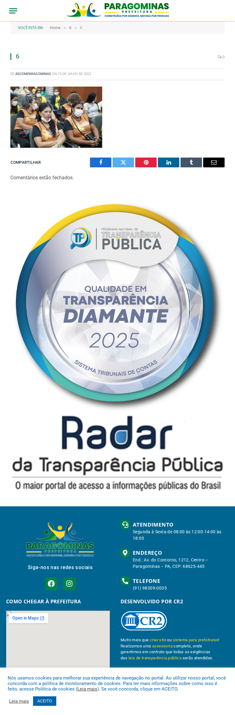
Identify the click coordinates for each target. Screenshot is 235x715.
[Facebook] (51, 583)
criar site (158, 640)
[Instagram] (69, 583)
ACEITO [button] (44, 700)
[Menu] (13, 11)
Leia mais (87, 689)
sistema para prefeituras (195, 640)
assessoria (162, 646)
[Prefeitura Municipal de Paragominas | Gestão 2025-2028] (117, 10)
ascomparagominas (33, 74)
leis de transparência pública (155, 658)
